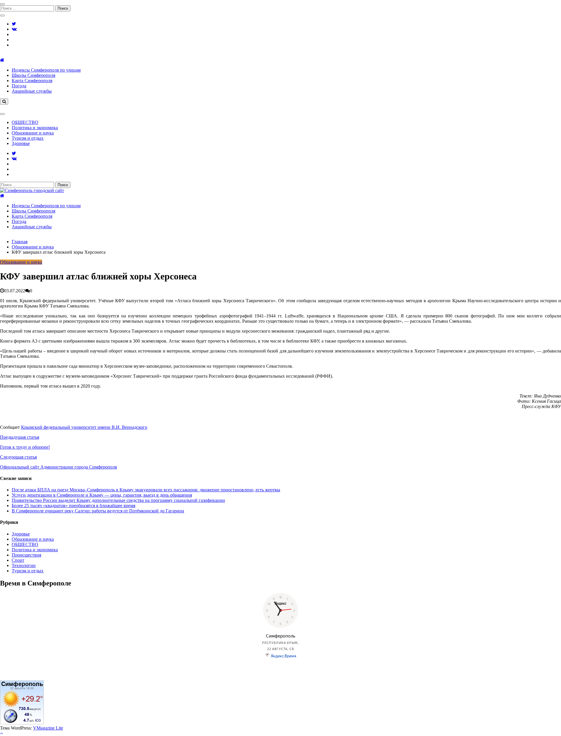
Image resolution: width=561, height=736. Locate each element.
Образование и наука (33, 132)
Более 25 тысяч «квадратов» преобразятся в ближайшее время (73, 505)
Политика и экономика (35, 127)
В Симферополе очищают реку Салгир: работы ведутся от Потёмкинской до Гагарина (98, 510)
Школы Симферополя (33, 75)
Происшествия (26, 554)
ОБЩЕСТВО (25, 122)
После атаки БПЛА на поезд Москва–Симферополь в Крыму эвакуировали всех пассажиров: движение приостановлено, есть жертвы (146, 489)
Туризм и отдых (28, 138)
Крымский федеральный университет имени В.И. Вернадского (84, 427)
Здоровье (21, 143)
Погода (19, 85)
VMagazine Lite (48, 727)
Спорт (18, 560)
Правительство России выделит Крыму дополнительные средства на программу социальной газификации (118, 500)
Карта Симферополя (32, 80)
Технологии (24, 565)
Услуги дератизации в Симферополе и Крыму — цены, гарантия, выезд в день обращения (102, 495)
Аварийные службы (32, 91)
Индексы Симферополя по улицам (46, 70)
